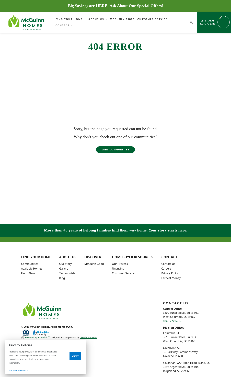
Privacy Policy (170, 273)
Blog (62, 278)
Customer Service (152, 19)
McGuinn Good (122, 19)
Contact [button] (63, 25)
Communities (29, 264)
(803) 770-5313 (172, 321)
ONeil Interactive (88, 337)
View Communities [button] (116, 149)
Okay (75, 356)
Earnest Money (171, 278)
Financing (118, 268)
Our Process (120, 264)
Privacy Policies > (18, 370)
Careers (166, 268)
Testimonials (67, 273)
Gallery (63, 268)
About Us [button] (96, 19)
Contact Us (168, 264)
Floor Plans (28, 273)
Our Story (65, 264)
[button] (191, 22)
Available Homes (31, 268)
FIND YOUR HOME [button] (69, 19)
